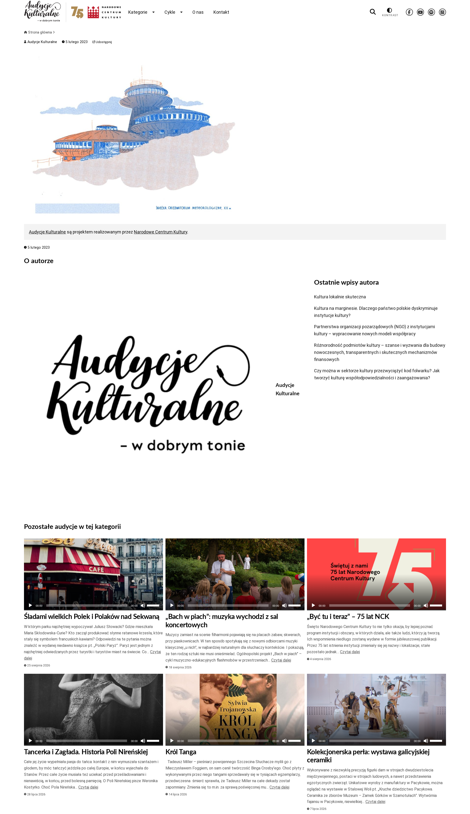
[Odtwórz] (30, 605)
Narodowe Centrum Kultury (160, 231)
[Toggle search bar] (372, 12)
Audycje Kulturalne (41, 42)
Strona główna (40, 32)
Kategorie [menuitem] (137, 12)
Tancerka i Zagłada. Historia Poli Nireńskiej (86, 752)
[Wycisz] (143, 605)
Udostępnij (103, 42)
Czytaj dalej (281, 660)
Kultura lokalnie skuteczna (340, 296)
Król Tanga (180, 752)
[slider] (154, 605)
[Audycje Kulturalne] (146, 394)
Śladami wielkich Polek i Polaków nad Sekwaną (91, 616)
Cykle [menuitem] (169, 12)
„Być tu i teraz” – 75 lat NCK (348, 616)
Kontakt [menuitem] (221, 12)
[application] (93, 605)
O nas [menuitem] (198, 12)
